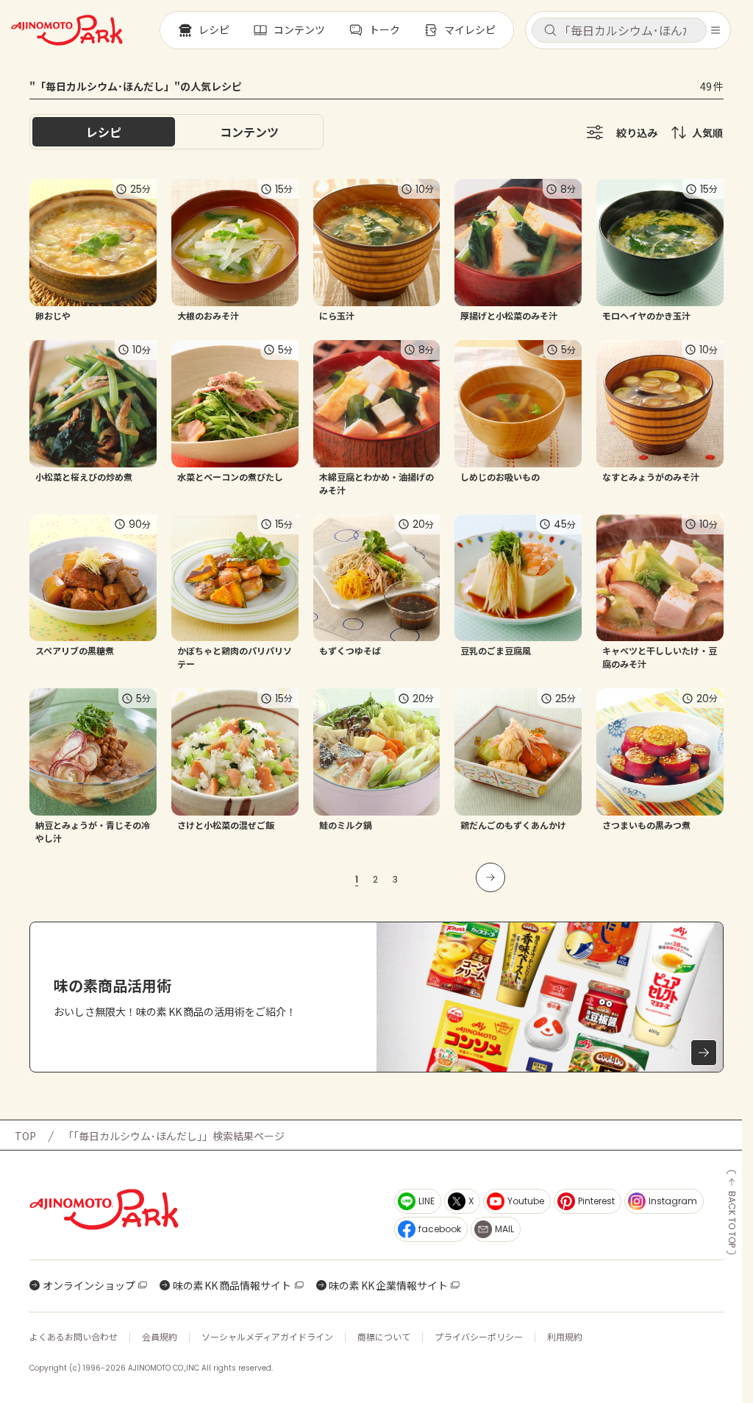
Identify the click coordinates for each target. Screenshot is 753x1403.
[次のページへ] (490, 877)
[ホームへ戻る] (67, 30)
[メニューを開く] (715, 30)
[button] (619, 30)
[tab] (249, 131)
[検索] (550, 31)
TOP (25, 1135)
